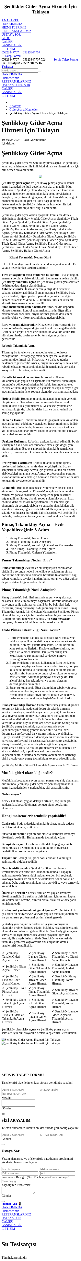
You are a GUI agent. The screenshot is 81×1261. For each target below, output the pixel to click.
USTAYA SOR (11, 34)
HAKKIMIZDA (12, 24)
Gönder (6, 1108)
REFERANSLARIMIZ (16, 31)
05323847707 (10, 52)
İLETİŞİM (8, 48)
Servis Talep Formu (65, 59)
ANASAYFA (10, 20)
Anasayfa (15, 106)
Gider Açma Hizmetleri (23, 109)
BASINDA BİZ (12, 45)
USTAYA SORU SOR (16, 85)
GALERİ (7, 41)
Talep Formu (13, 56)
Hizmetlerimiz (14, 27)
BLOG (6, 38)
